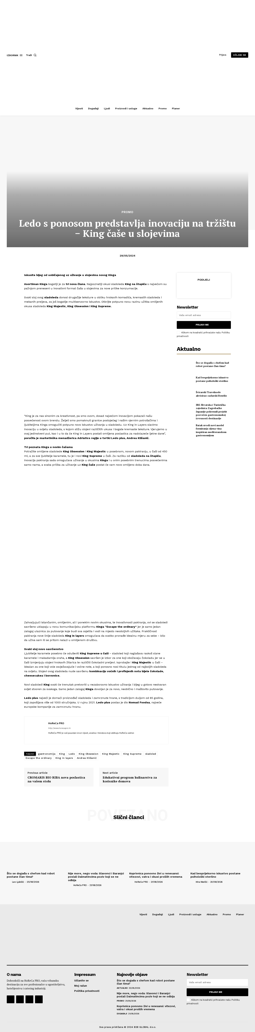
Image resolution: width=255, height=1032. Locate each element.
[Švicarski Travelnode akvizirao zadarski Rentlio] (185, 393)
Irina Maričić (201, 882)
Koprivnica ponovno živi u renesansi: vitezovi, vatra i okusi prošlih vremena (155, 875)
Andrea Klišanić (87, 758)
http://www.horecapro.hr (59, 728)
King (62, 753)
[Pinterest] (203, 288)
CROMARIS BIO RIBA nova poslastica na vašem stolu (56, 779)
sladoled (150, 753)
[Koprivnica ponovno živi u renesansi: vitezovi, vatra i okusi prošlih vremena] (158, 849)
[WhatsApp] (211, 288)
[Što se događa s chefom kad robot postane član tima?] (185, 364)
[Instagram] (20, 999)
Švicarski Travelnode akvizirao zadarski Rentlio (211, 393)
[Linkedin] (49, 738)
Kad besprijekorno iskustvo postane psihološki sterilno (212, 379)
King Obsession (88, 753)
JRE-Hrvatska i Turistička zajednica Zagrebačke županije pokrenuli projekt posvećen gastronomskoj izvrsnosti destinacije (211, 411)
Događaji (122, 1013)
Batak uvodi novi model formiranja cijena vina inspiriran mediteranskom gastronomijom (211, 430)
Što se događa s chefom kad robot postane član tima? (212, 364)
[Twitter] (195, 288)
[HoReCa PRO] (36, 730)
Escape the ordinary (39, 758)
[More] (219, 288)
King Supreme (132, 753)
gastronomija (46, 753)
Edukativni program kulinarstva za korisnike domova (130, 779)
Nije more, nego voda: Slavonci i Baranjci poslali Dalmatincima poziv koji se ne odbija (96, 877)
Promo (127, 212)
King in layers (64, 758)
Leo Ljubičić (18, 882)
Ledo (72, 753)
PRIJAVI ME (202, 324)
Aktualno (122, 988)
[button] (32, 55)
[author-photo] (9, 882)
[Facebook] (187, 288)
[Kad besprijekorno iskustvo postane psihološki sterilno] (185, 379)
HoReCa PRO (56, 723)
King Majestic (111, 753)
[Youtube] (39, 999)
